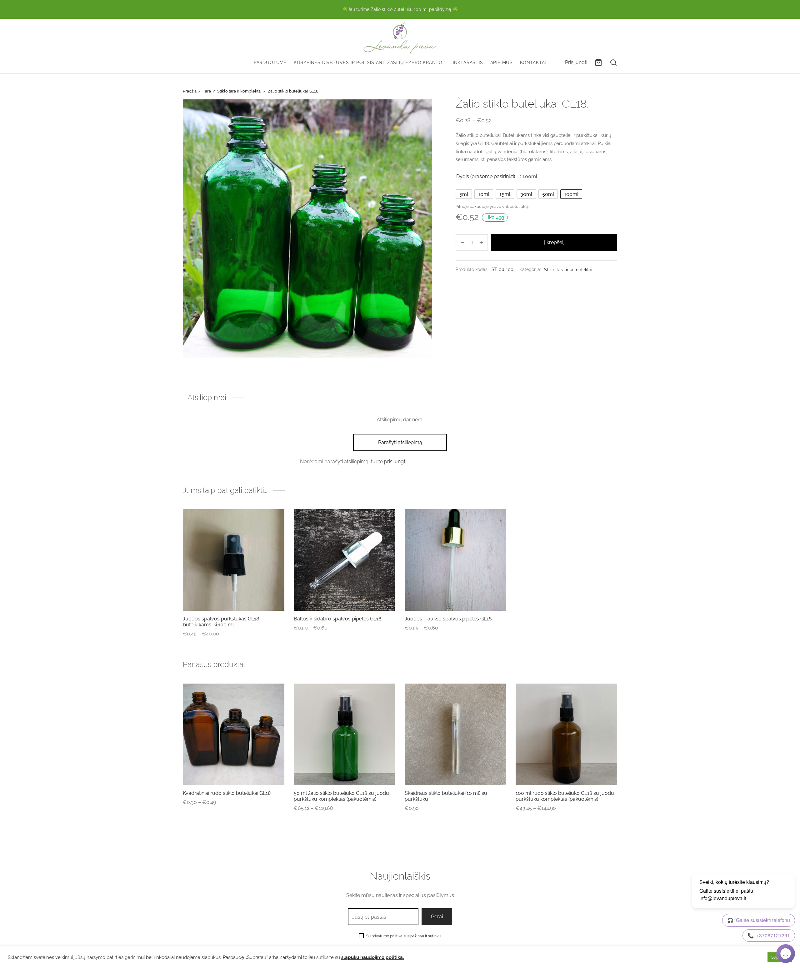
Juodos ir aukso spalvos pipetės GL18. (448, 619)
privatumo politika (387, 936)
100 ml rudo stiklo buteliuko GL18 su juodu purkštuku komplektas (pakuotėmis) (565, 796)
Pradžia (190, 91)
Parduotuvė (270, 62)
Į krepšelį (554, 242)
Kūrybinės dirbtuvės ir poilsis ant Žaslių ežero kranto (368, 62)
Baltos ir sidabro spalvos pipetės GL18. (338, 619)
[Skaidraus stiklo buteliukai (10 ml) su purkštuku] (455, 734)
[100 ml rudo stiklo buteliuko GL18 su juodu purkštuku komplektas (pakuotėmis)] (566, 734)
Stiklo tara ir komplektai (239, 91)
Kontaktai (533, 62)
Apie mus (501, 62)
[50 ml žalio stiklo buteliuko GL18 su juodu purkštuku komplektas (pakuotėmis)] (344, 734)
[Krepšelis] (598, 62)
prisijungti (395, 461)
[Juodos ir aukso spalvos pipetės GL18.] (455, 560)
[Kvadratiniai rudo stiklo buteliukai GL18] (233, 734)
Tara (207, 91)
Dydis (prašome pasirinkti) (485, 176)
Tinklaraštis (466, 62)
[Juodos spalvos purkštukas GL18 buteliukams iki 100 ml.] (233, 560)
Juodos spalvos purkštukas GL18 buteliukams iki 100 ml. (221, 622)
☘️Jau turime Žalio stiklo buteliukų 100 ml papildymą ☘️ (400, 9)
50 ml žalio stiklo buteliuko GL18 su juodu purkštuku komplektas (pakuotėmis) (341, 796)
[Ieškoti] (613, 62)
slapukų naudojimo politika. (372, 957)
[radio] (464, 194)
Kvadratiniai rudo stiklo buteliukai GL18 (227, 793)
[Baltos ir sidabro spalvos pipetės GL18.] (344, 560)
